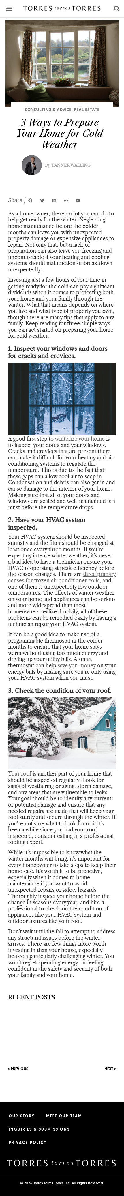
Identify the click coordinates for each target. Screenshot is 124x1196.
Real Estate (86, 109)
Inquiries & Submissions (39, 1129)
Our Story (22, 1116)
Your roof (19, 774)
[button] (9, 9)
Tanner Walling (68, 165)
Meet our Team (64, 1116)
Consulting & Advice (48, 109)
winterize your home (80, 439)
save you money (77, 665)
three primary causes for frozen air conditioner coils (62, 577)
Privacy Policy (28, 1142)
